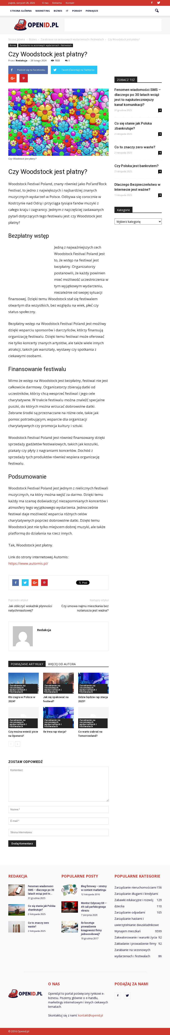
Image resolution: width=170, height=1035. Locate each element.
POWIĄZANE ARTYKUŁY (27, 664)
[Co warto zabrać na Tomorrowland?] (93, 717)
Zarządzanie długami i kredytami (136, 894)
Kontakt (70, 2)
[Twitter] (158, 3)
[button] (157, 11)
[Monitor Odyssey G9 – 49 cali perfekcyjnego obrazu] (69, 907)
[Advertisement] (113, 25)
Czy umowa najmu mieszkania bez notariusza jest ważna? (85, 608)
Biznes (58, 10)
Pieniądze (92, 10)
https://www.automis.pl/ (28, 563)
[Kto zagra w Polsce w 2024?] (23, 683)
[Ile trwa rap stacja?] (58, 717)
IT (67, 10)
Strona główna (21, 10)
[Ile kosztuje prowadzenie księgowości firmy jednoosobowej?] (69, 926)
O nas (45, 2)
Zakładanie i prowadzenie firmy (135, 944)
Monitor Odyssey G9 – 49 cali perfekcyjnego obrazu (94, 907)
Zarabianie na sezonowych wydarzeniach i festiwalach (45, 45)
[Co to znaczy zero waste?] (16, 926)
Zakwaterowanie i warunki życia (135, 937)
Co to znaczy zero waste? (134, 147)
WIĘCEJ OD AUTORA (62, 664)
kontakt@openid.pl (90, 1015)
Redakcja (21, 60)
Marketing (42, 10)
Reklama (57, 2)
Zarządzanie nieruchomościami (135, 887)
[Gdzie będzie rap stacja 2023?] (93, 683)
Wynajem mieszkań (127, 931)
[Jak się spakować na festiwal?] (58, 683)
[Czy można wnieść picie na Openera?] (23, 717)
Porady (77, 10)
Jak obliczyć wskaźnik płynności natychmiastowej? (30, 608)
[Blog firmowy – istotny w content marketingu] (69, 890)
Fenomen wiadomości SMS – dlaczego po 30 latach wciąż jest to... (41, 890)
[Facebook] (152, 3)
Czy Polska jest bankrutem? (136, 166)
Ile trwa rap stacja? (54, 731)
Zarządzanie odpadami (129, 912)
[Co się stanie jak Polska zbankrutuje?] (16, 910)
